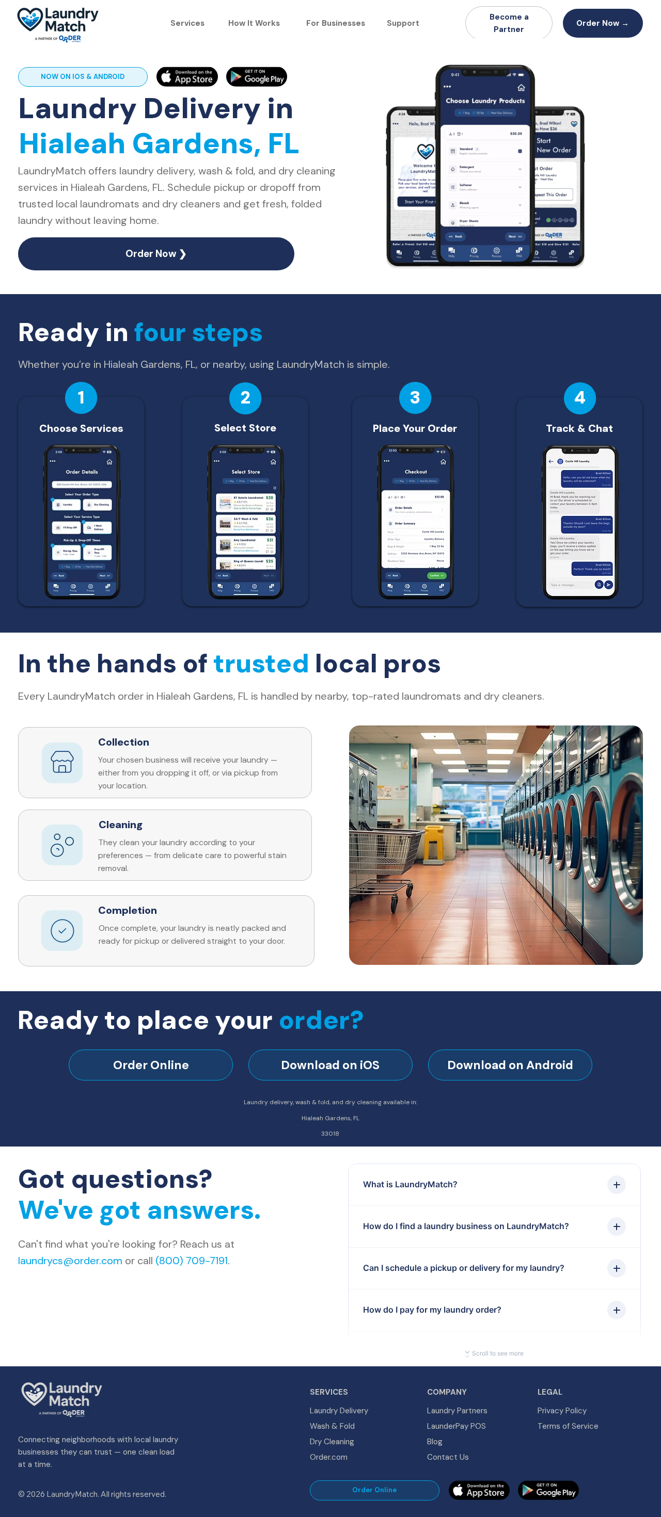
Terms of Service (568, 1426)
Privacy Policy (562, 1411)
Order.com (329, 1457)
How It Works (254, 23)
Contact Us (448, 1457)
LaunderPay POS (456, 1426)
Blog (435, 1442)
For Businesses (335, 23)
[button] (580, 281)
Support (403, 23)
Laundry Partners (457, 1411)
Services (187, 23)
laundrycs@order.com (70, 1260)
